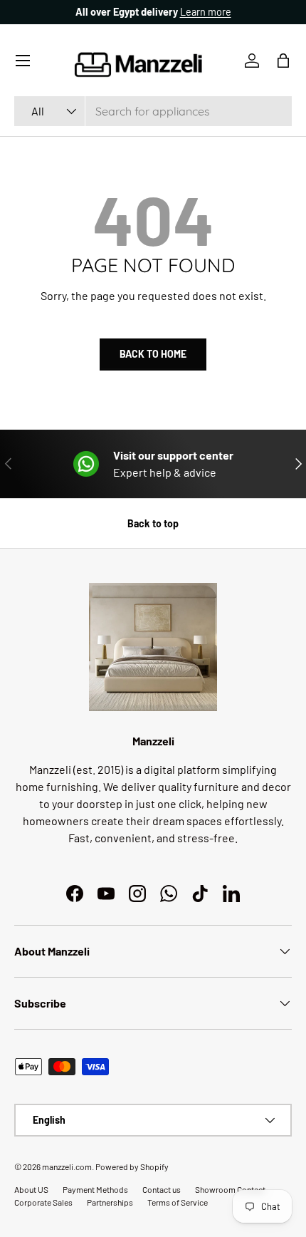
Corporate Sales (43, 1202)
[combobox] (153, 111)
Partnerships (110, 1202)
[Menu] (22, 60)
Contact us (161, 1189)
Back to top (153, 523)
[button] (283, 60)
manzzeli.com (67, 1166)
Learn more (205, 12)
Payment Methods (95, 1189)
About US (31, 1189)
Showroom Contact (230, 1189)
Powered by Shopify (132, 1166)
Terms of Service (177, 1202)
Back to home (153, 354)
